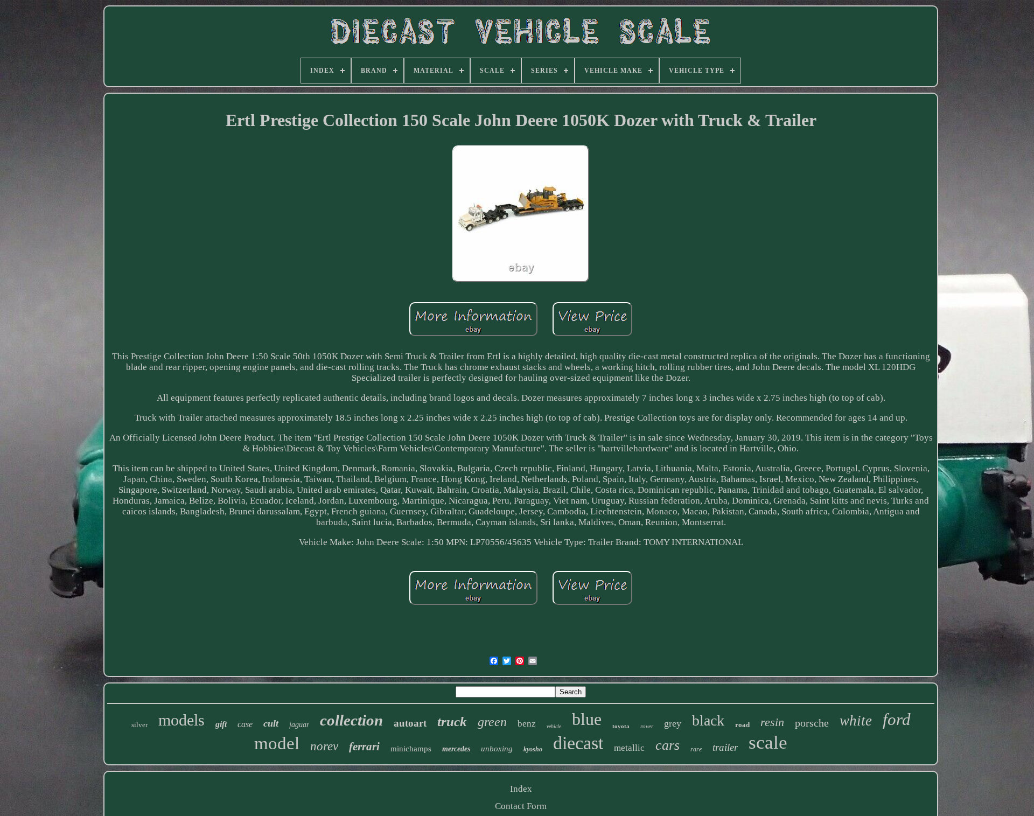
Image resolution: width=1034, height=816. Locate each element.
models (181, 720)
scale (768, 742)
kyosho (532, 749)
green (492, 722)
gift (221, 724)
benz (527, 724)
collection (351, 720)
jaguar (299, 725)
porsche (812, 723)
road (742, 725)
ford (897, 719)
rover (646, 726)
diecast (578, 743)
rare (696, 749)
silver (139, 725)
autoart (410, 723)
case (245, 724)
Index (521, 789)
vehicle (554, 726)
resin (772, 722)
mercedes (456, 749)
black (708, 720)
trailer (725, 747)
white (856, 721)
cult (270, 723)
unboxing (497, 748)
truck (452, 721)
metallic (629, 748)
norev (324, 746)
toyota (621, 726)
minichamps (410, 748)
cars (667, 745)
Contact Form (521, 806)
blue (587, 719)
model (276, 743)
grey (672, 723)
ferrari (364, 746)
